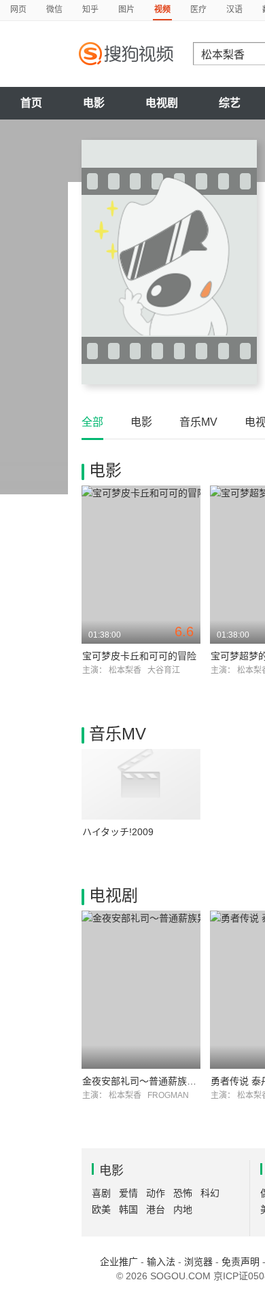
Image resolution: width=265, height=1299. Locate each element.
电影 (94, 103)
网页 (18, 9)
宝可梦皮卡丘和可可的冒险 (139, 656)
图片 (126, 9)
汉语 (234, 9)
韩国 (128, 1209)
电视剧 (161, 103)
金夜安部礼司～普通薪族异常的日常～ (163, 1081)
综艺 (230, 103)
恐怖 (182, 1193)
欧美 (101, 1209)
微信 (54, 9)
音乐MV (198, 422)
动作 (155, 1193)
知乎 (90, 9)
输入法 (161, 1261)
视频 (162, 9)
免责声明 (241, 1261)
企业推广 (119, 1261)
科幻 (209, 1193)
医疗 (198, 9)
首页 (31, 103)
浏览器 (198, 1261)
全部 (92, 422)
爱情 (128, 1193)
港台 (155, 1209)
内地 (182, 1209)
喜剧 (101, 1193)
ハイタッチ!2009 (118, 831)
